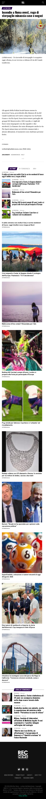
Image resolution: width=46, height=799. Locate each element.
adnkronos (16, 155)
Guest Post (38, 775)
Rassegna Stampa (28, 778)
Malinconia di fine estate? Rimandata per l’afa (19, 324)
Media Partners (8, 775)
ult (23, 155)
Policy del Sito (23, 796)
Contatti (29, 775)
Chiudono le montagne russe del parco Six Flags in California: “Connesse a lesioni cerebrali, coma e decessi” (21, 678)
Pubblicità (18, 778)
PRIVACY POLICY (20, 775)
